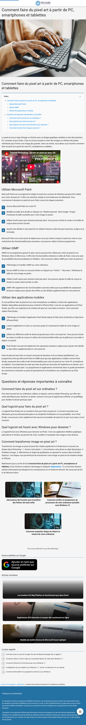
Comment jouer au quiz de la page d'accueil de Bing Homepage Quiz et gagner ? (34, 654)
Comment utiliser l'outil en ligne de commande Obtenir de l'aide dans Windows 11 (34, 659)
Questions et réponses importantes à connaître (24, 115)
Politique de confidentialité (12, 694)
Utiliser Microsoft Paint (17, 104)
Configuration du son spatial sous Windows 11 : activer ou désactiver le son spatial (35, 667)
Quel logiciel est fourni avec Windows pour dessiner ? (28, 125)
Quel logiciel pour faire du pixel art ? (22, 121)
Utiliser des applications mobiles (21, 111)
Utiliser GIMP (14, 107)
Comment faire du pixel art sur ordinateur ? (25, 118)
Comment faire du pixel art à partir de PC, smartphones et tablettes (31, 101)
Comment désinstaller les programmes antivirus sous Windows (28, 672)
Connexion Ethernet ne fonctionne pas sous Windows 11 (26, 663)
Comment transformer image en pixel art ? (24, 128)
